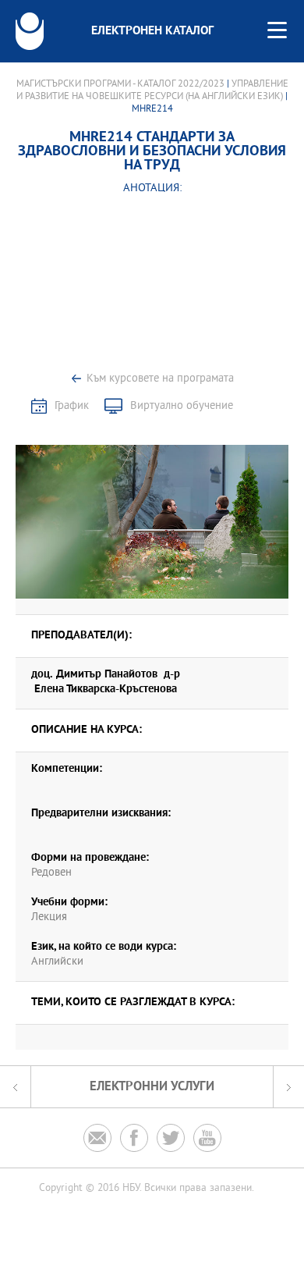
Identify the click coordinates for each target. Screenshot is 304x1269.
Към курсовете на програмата (160, 378)
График (72, 406)
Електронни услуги (152, 1087)
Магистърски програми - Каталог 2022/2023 (120, 84)
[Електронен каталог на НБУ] (30, 31)
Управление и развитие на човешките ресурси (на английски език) (152, 90)
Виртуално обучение (181, 406)
